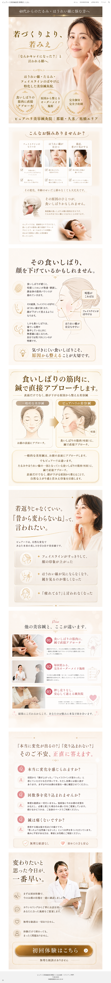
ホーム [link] (76, 2)
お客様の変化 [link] (95, 2)
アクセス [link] (103, 2)
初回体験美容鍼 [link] (84, 2)
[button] (109, 2)
